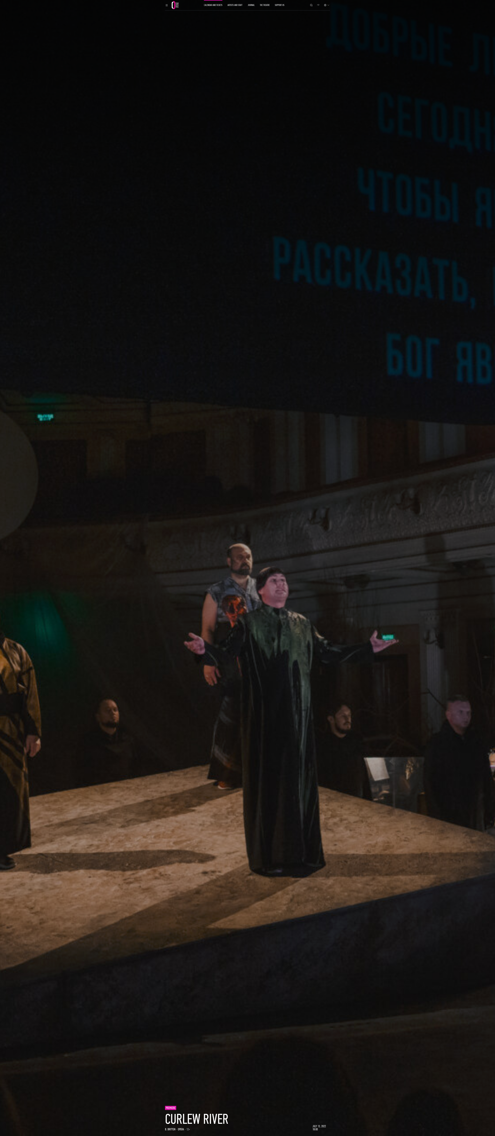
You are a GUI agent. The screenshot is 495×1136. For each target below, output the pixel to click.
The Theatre (265, 5)
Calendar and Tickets (213, 5)
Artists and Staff (235, 5)
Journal (251, 5)
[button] (166, 5)
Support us (279, 5)
